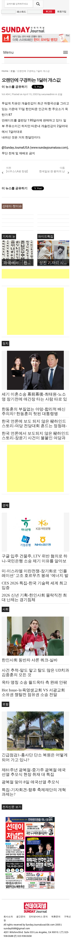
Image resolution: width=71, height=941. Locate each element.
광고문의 (20, 916)
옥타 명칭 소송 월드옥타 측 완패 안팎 (34, 682)
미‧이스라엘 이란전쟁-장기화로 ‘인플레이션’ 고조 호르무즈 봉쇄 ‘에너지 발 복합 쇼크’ (35, 575)
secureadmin (48, 94)
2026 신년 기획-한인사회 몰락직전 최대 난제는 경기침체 (34, 597)
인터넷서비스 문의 (38, 916)
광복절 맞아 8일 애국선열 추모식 (30, 782)
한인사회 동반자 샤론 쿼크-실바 (30, 660)
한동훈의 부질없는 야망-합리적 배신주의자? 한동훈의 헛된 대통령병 (34, 411)
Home (5, 71)
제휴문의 (55, 916)
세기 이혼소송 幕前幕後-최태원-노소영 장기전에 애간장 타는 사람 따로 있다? (34, 399)
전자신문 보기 (11, 807)
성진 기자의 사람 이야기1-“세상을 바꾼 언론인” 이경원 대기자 (54, 262)
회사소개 (8, 916)
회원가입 (61, 11)
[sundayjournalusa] (23, 29)
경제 (5, 505)
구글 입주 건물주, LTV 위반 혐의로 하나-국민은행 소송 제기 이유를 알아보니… (34, 561)
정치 (5, 343)
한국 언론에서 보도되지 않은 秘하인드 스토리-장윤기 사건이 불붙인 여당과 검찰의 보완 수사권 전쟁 (35, 438)
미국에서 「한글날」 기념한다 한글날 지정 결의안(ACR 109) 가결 (19, 262)
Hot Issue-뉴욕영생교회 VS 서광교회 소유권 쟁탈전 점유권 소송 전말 (33, 692)
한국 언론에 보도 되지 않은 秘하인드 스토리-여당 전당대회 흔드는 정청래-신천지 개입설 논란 (34, 426)
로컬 (12, 71)
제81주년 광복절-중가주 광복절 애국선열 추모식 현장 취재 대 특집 (34, 772)
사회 (5, 609)
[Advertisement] (36, 273)
